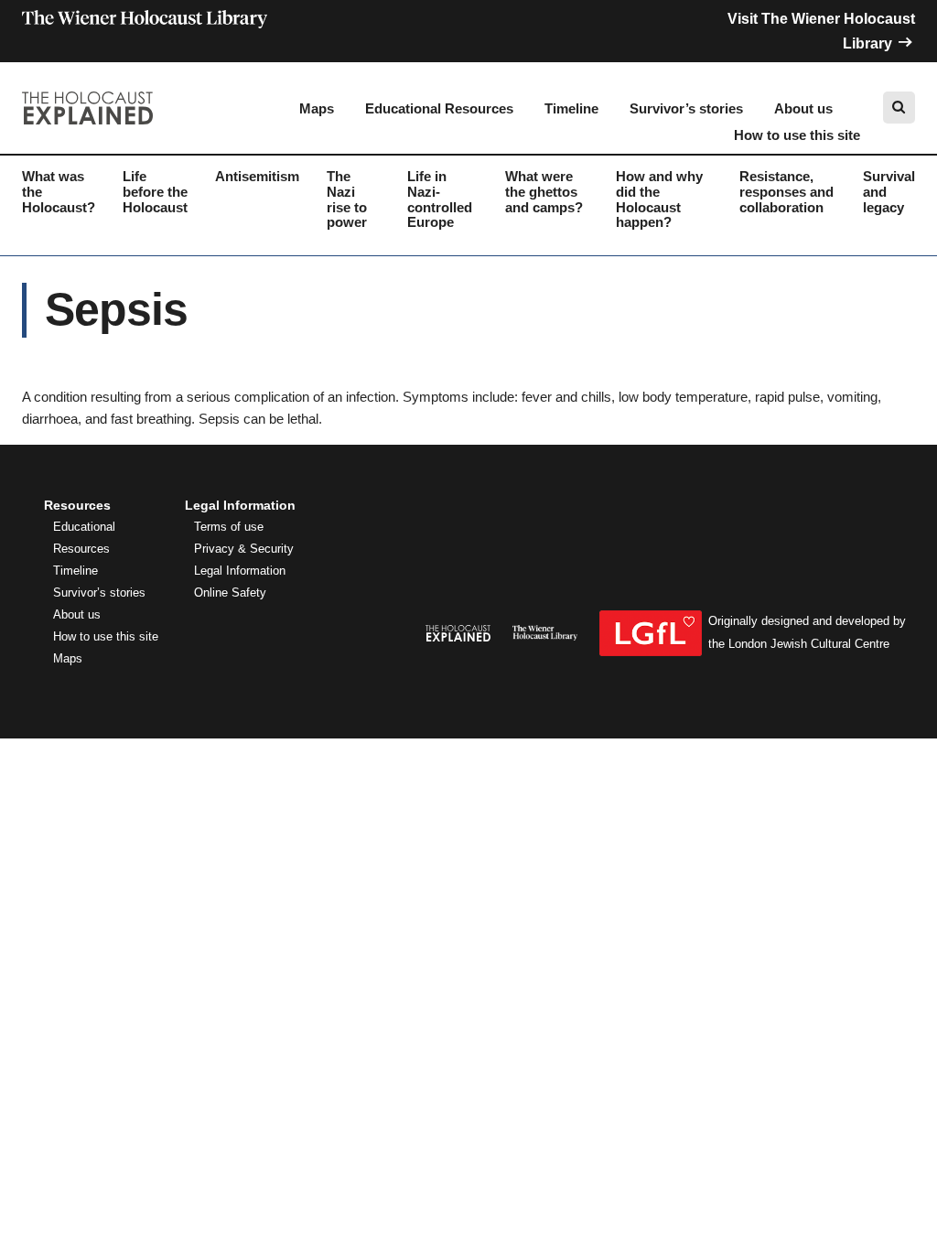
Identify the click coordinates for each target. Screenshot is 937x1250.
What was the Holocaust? (58, 191)
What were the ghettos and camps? (544, 191)
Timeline (571, 108)
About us (803, 108)
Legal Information (239, 571)
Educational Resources (439, 108)
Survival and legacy (889, 191)
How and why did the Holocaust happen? (659, 199)
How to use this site (797, 135)
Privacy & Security (244, 549)
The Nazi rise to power (347, 199)
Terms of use (229, 527)
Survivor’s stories (686, 108)
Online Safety (230, 593)
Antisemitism (257, 176)
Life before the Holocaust (155, 191)
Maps (316, 108)
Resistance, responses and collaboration (786, 191)
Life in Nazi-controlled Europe (439, 199)
